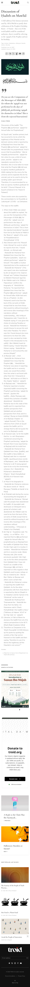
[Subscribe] (27, 957)
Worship (8, 45)
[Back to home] (15, 2)
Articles (6, 43)
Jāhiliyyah (18, 43)
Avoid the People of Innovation (11, 937)
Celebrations (12, 43)
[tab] (10, 709)
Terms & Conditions (10, 976)
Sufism (3, 45)
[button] (2, 2)
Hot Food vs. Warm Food (9, 913)
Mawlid (23, 43)
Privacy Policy (21, 976)
